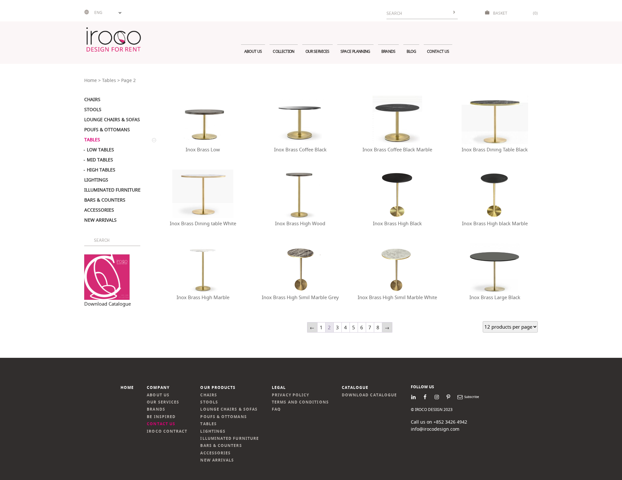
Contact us (438, 51)
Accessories (215, 453)
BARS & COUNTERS (221, 445)
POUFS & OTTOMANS (223, 416)
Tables (109, 80)
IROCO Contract (167, 431)
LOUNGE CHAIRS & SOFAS (229, 409)
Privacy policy (290, 395)
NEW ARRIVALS (217, 460)
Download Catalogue (107, 303)
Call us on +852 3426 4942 (439, 422)
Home (90, 80)
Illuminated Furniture (229, 438)
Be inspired (161, 416)
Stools (209, 402)
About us (253, 51)
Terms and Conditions (300, 402)
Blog (411, 51)
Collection (283, 51)
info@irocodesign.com (435, 429)
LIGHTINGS (212, 431)
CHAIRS (208, 395)
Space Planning (355, 51)
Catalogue (355, 387)
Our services (317, 51)
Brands (388, 51)
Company (158, 387)
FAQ (276, 409)
